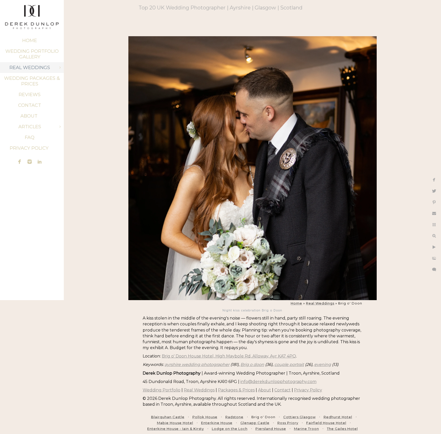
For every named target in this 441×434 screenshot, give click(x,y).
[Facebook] (19, 161)
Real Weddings (29, 67)
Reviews (30, 94)
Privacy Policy (30, 148)
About (29, 116)
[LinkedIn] (39, 161)
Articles (29, 127)
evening (322, 364)
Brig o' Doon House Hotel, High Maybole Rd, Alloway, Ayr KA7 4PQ (229, 356)
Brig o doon (252, 364)
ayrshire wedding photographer (197, 364)
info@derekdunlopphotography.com (278, 381)
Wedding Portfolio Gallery (32, 54)
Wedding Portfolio (161, 390)
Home (29, 40)
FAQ (29, 137)
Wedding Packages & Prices (32, 81)
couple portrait (289, 364)
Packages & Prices (236, 390)
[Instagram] (29, 161)
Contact (29, 105)
